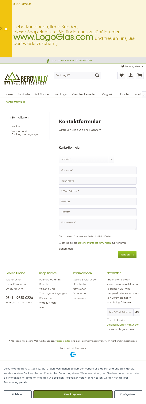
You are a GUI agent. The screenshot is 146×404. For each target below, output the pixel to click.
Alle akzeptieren (73, 394)
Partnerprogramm (49, 279)
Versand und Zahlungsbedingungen (25, 133)
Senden (125, 254)
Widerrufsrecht (47, 302)
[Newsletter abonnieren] (136, 312)
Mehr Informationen (41, 382)
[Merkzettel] (121, 75)
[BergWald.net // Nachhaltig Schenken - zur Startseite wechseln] (26, 87)
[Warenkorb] (140, 75)
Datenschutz (80, 293)
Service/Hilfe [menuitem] (132, 66)
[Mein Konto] (130, 75)
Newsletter (79, 289)
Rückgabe (45, 298)
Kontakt (16, 126)
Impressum (79, 298)
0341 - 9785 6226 (19, 298)
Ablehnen (17, 394)
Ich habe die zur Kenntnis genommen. (123, 325)
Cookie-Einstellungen (85, 279)
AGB (41, 307)
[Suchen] (97, 75)
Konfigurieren (128, 394)
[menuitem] (78, 75)
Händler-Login (81, 284)
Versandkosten (63, 341)
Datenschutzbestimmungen (94, 243)
